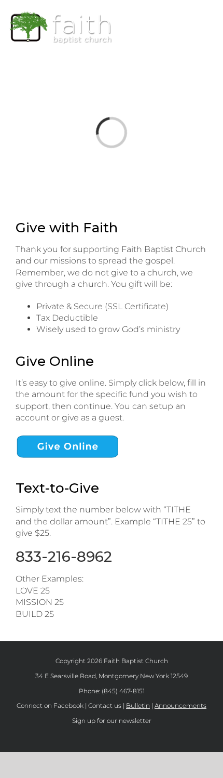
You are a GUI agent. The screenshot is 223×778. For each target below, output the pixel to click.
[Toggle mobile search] (192, 15)
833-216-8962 (64, 556)
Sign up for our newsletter (111, 720)
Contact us (104, 705)
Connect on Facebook (50, 705)
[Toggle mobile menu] (211, 15)
